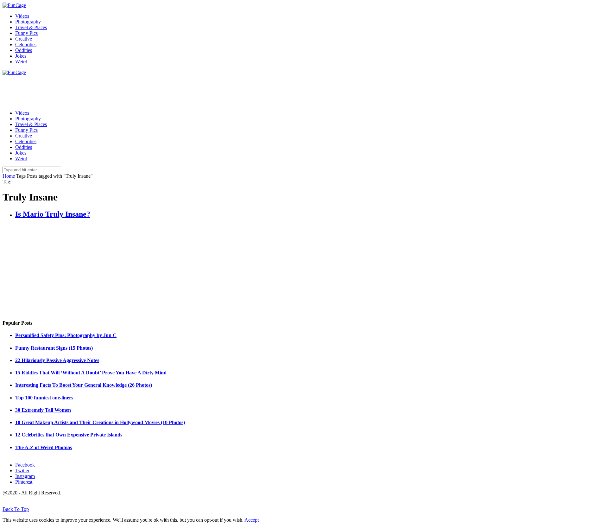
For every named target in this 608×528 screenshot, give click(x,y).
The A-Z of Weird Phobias (43, 447)
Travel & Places (31, 27)
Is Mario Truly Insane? (52, 214)
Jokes (20, 56)
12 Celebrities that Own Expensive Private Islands (68, 434)
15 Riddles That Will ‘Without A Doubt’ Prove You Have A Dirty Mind (91, 372)
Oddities (23, 50)
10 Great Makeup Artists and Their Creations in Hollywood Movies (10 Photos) (100, 422)
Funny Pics (26, 33)
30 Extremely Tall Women (43, 410)
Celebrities (25, 44)
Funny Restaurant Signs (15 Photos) (54, 348)
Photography (28, 21)
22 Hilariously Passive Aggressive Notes (57, 360)
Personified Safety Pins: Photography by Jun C (66, 335)
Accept (251, 520)
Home (9, 176)
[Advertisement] (118, 89)
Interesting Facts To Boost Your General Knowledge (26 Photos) (83, 385)
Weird (21, 61)
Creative (23, 38)
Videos (22, 16)
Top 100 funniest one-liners (44, 397)
